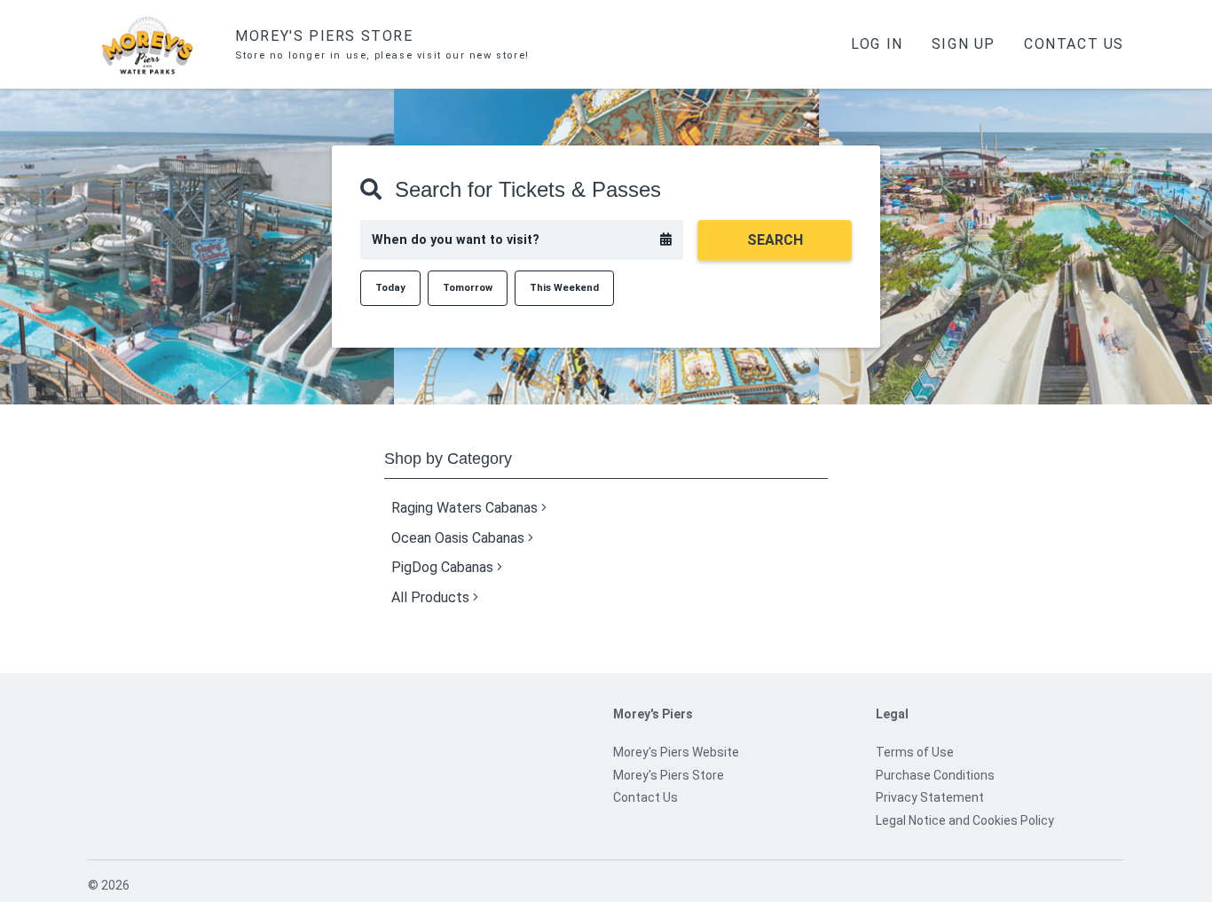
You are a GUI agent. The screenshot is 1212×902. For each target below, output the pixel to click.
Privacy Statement (930, 797)
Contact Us (1074, 43)
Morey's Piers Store (668, 775)
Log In (877, 43)
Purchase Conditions (935, 775)
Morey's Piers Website (676, 752)
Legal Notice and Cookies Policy (965, 820)
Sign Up (964, 43)
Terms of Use (915, 752)
